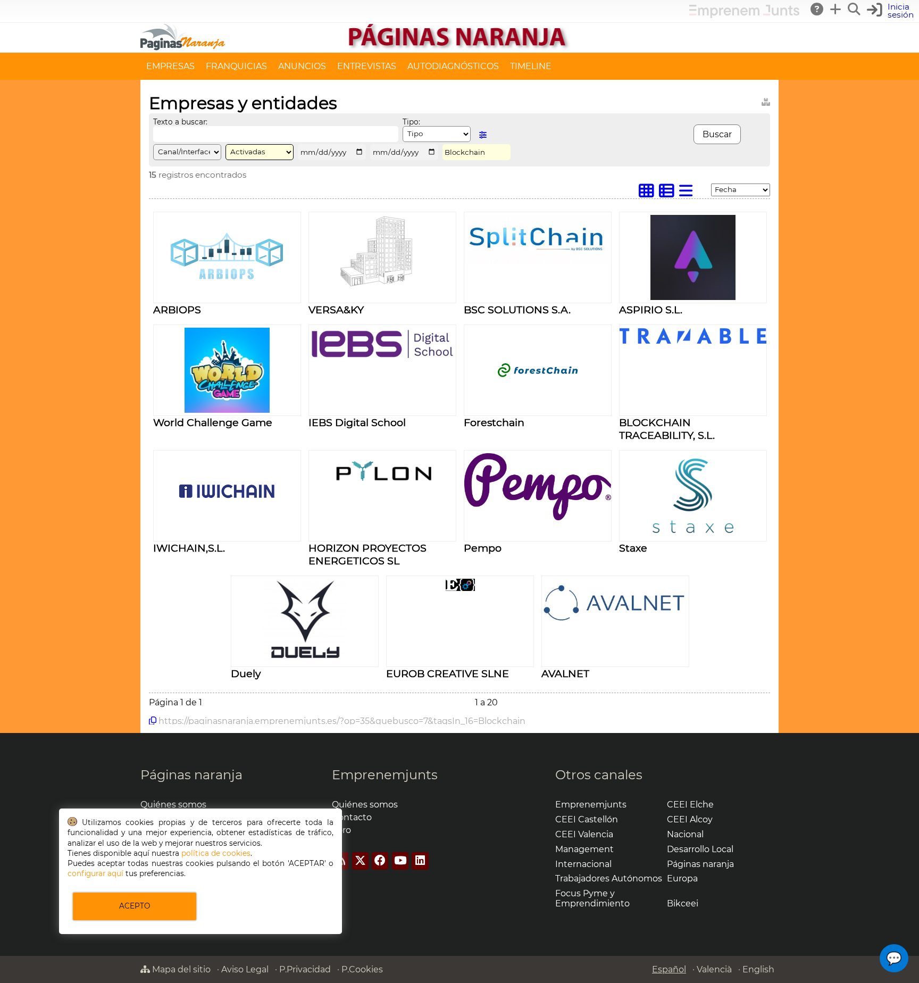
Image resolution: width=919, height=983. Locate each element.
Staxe (633, 548)
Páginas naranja (191, 774)
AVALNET (565, 673)
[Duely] (304, 661)
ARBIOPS (177, 309)
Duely (246, 673)
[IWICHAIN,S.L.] (227, 535)
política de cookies (215, 853)
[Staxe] (693, 535)
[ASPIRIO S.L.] (693, 297)
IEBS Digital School (357, 422)
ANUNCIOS (302, 66)
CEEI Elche (690, 804)
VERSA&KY (336, 309)
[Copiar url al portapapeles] (152, 721)
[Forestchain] (537, 410)
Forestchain (494, 422)
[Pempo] (537, 517)
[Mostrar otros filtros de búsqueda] (483, 135)
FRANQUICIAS (236, 66)
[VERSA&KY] (382, 285)
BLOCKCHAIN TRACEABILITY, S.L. (667, 428)
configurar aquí (95, 873)
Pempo (483, 548)
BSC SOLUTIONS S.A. (517, 309)
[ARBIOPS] (227, 297)
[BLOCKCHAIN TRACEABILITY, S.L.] (693, 341)
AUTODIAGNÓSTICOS (453, 66)
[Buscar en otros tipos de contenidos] (766, 100)
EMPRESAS (170, 66)
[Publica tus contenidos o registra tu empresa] (836, 9)
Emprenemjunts (385, 774)
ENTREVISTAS (366, 66)
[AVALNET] (615, 623)
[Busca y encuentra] (854, 9)
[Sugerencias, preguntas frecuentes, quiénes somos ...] (817, 9)
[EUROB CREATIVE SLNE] (460, 588)
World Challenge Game (212, 422)
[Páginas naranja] (459, 48)
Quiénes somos (173, 804)
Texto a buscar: (180, 122)
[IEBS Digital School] (382, 358)
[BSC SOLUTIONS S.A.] (537, 261)
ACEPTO (134, 906)
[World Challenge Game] (227, 410)
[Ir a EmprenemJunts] (744, 15)
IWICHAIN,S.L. (189, 548)
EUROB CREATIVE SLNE (447, 673)
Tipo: (411, 122)
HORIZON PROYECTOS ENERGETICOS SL (367, 554)
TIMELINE (531, 66)
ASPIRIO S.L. (650, 309)
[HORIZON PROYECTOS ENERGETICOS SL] (382, 492)
